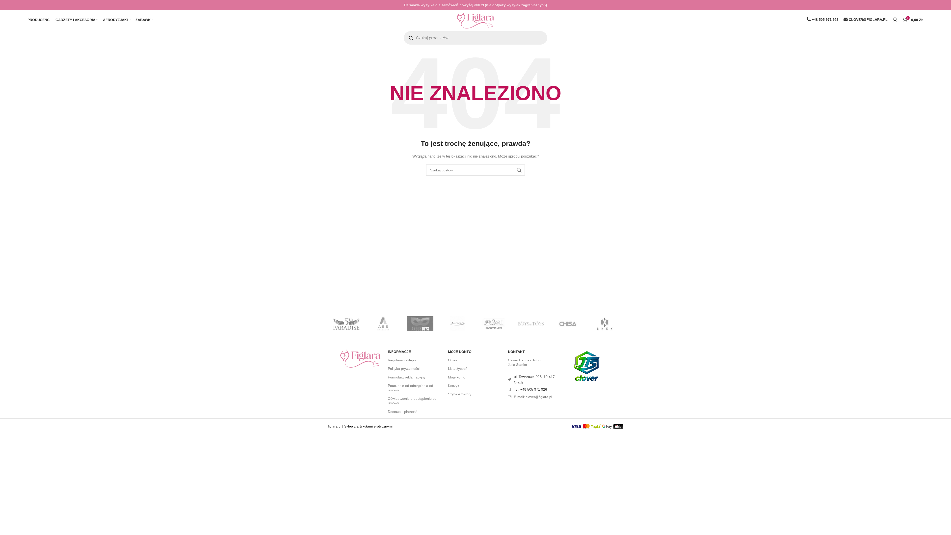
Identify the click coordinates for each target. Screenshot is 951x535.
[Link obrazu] (360, 358)
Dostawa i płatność (402, 412)
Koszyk (453, 386)
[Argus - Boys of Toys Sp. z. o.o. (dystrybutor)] (420, 323)
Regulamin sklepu (402, 360)
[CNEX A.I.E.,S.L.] (604, 323)
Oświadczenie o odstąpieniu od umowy (412, 401)
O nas (452, 360)
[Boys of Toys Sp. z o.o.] (530, 323)
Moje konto (460, 352)
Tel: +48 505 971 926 (530, 389)
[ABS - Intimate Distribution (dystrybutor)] (383, 323)
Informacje (399, 352)
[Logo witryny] (475, 20)
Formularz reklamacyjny (406, 377)
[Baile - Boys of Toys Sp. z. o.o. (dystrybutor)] (494, 323)
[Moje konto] (895, 20)
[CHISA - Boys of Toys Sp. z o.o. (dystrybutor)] (567, 323)
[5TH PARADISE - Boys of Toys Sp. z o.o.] (346, 323)
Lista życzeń (457, 369)
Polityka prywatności (404, 369)
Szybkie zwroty (459, 394)
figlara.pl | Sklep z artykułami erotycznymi (360, 426)
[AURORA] (457, 323)
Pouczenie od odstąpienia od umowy (410, 388)
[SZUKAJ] (519, 170)
